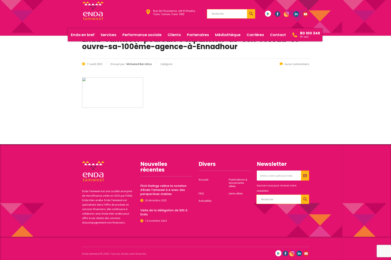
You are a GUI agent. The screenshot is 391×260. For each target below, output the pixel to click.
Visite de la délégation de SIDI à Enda (163, 212)
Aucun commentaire (296, 64)
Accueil (203, 179)
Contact (278, 34)
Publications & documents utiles (238, 183)
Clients (174, 34)
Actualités (205, 201)
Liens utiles (236, 193)
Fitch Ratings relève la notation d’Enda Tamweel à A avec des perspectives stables (163, 190)
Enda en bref (82, 34)
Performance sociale (141, 34)
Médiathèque (228, 34)
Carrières (255, 34)
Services (108, 34)
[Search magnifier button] (251, 13)
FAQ (201, 193)
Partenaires (198, 34)
